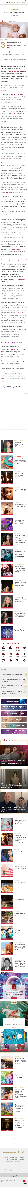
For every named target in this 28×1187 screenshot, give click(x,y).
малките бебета (16, 349)
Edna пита (7, 740)
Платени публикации (10, 1170)
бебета (23, 225)
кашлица (22, 279)
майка (15, 113)
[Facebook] (18, 1152)
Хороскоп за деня (10, 643)
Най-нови (13, 2)
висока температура (15, 71)
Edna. (7, 2)
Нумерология (24, 2)
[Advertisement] (14, 408)
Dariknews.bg (13, 1159)
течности (8, 159)
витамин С (4, 178)
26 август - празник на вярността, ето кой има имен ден (13, 680)
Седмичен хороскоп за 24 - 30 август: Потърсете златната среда (11, 692)
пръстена (9, 45)
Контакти (20, 1170)
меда (14, 305)
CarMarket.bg (11, 1165)
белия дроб (16, 249)
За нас (5, 1168)
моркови (9, 192)
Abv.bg (6, 1157)
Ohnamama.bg (13, 1157)
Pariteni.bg (21, 1163)
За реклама (21, 1168)
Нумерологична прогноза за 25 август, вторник (12, 686)
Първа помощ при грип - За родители (11, 674)
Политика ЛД (12, 1168)
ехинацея (21, 312)
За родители (14, 9)
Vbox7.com (21, 1159)
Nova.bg (6, 1159)
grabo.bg (17, 487)
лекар (21, 361)
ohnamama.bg (18, 458)
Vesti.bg (22, 1157)
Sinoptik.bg (9, 1161)
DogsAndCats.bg (18, 1161)
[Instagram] (22, 1152)
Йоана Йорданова (9, 972)
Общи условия (4, 1181)
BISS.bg (18, 1165)
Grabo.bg (14, 1163)
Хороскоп (18, 2)
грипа (11, 54)
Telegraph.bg (7, 1163)
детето (3, 378)
